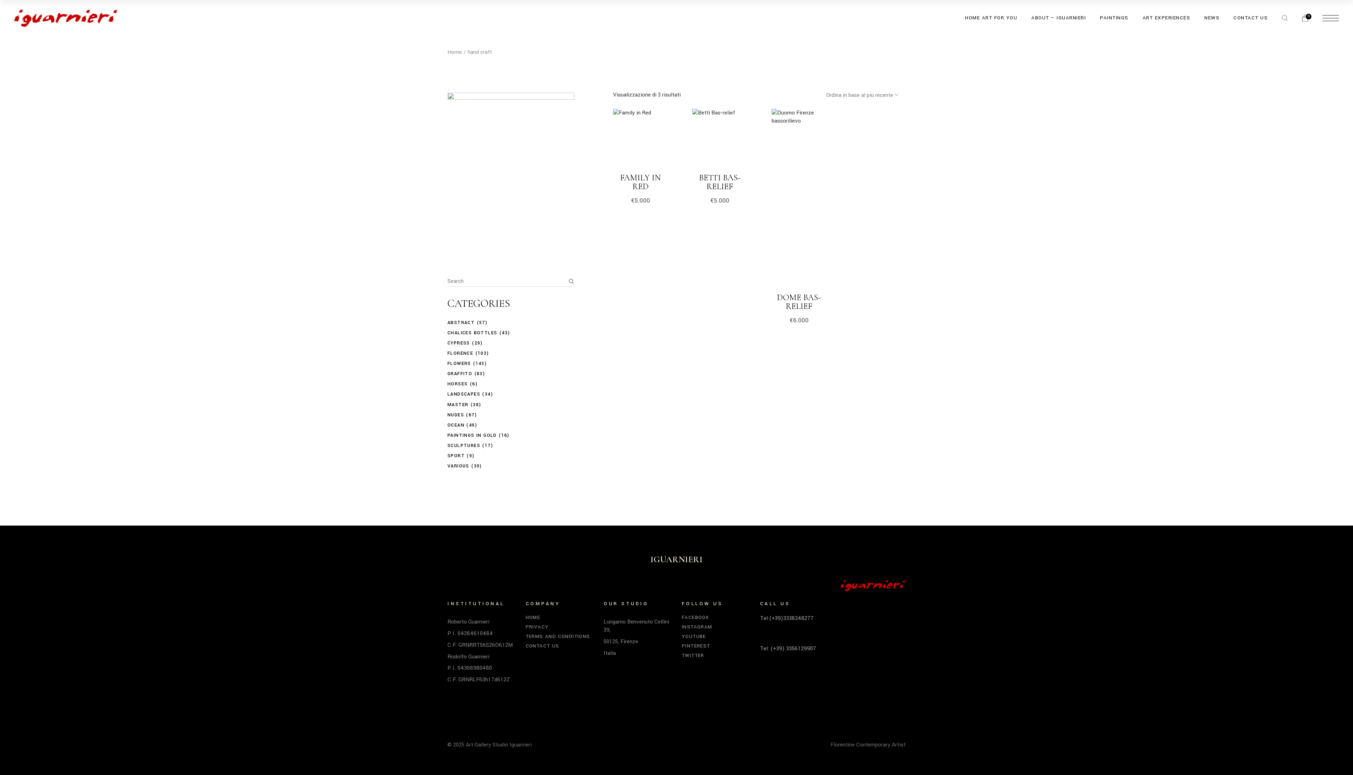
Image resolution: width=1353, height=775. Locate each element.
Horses (457, 384)
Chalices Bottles (472, 333)
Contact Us (543, 646)
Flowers (459, 363)
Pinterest (696, 646)
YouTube (694, 636)
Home (533, 617)
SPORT (456, 456)
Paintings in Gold (472, 435)
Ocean (455, 425)
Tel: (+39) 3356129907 (788, 648)
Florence (460, 353)
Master (457, 405)
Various (458, 466)
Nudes (455, 415)
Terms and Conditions (558, 636)
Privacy (537, 627)
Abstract (461, 323)
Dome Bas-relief (799, 301)
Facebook (695, 617)
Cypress (458, 343)
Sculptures (463, 445)
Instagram (697, 627)
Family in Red (640, 182)
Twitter (693, 655)
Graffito (459, 374)
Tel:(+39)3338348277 (787, 618)
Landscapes (463, 394)
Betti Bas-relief (720, 182)
